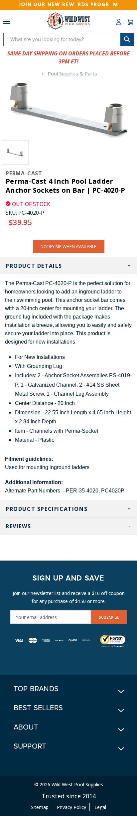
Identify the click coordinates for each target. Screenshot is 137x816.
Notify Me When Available (68, 246)
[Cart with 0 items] (130, 22)
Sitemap (40, 807)
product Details (34, 265)
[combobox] (68, 39)
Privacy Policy (71, 807)
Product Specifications (46, 509)
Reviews (18, 526)
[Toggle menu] (6, 23)
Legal (100, 807)
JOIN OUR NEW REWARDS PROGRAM (68, 4)
